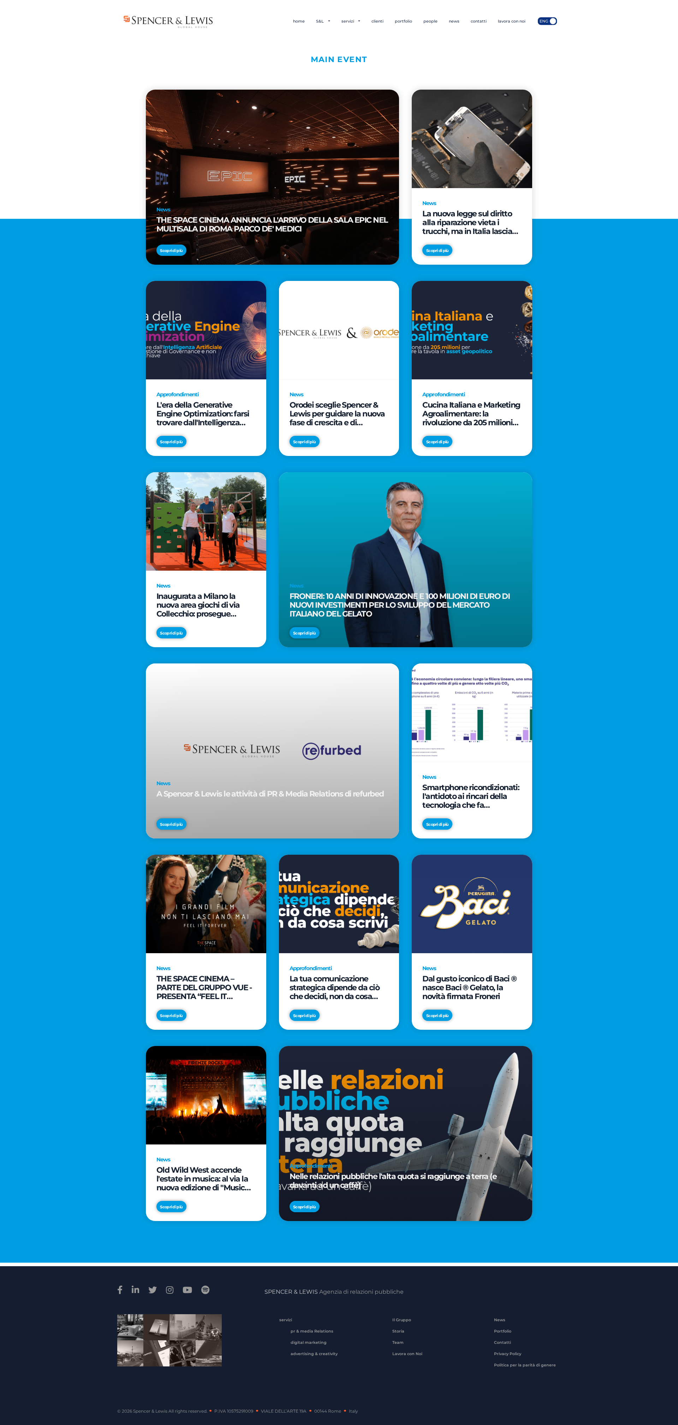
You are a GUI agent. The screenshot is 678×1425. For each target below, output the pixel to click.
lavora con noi (511, 21)
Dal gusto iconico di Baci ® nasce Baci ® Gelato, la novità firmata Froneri (469, 987)
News (499, 1319)
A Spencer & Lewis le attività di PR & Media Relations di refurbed (270, 794)
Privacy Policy (507, 1353)
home (299, 21)
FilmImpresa (154, 1358)
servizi (348, 21)
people (430, 21)
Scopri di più (171, 250)
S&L (320, 21)
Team (398, 1342)
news (454, 21)
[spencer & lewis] (121, 1290)
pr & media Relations (312, 1331)
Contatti (502, 1342)
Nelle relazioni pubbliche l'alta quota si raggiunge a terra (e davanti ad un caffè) (393, 1181)
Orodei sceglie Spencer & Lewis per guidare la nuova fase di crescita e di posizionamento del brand (337, 414)
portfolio (403, 21)
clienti (377, 21)
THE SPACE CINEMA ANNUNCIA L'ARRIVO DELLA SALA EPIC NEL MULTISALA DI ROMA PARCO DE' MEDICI (272, 225)
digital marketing (309, 1342)
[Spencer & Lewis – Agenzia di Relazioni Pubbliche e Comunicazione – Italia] (167, 21)
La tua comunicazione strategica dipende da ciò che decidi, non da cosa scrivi (335, 987)
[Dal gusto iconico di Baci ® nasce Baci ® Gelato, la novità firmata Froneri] (472, 903)
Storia (398, 1331)
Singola (180, 1358)
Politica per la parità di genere (525, 1365)
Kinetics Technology (128, 1358)
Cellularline (154, 1335)
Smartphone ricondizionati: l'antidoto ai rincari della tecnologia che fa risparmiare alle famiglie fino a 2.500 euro (470, 796)
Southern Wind (206, 1358)
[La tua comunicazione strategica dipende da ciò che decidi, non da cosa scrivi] (339, 903)
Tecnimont (206, 1331)
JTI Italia (180, 1331)
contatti (479, 21)
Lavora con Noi (407, 1353)
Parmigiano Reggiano (128, 1331)
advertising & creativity (314, 1353)
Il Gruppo (401, 1319)
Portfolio (502, 1331)
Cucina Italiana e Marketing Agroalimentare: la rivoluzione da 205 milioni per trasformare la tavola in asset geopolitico (471, 414)
